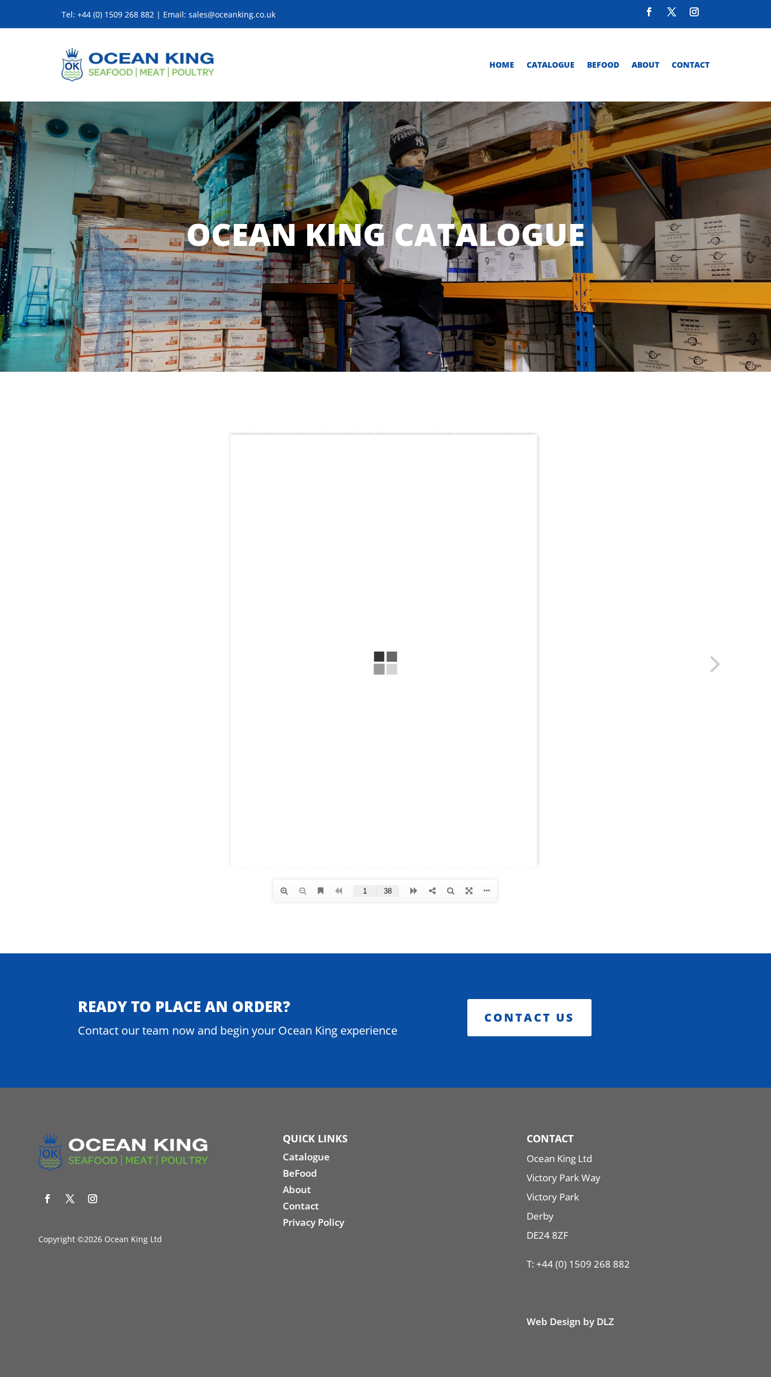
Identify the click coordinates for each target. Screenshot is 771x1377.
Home (501, 64)
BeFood (300, 1173)
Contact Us (529, 1017)
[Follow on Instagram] (694, 12)
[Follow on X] (672, 12)
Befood (603, 64)
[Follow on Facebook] (649, 12)
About (645, 64)
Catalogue (551, 64)
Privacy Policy (313, 1222)
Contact (690, 64)
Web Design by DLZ (570, 1321)
